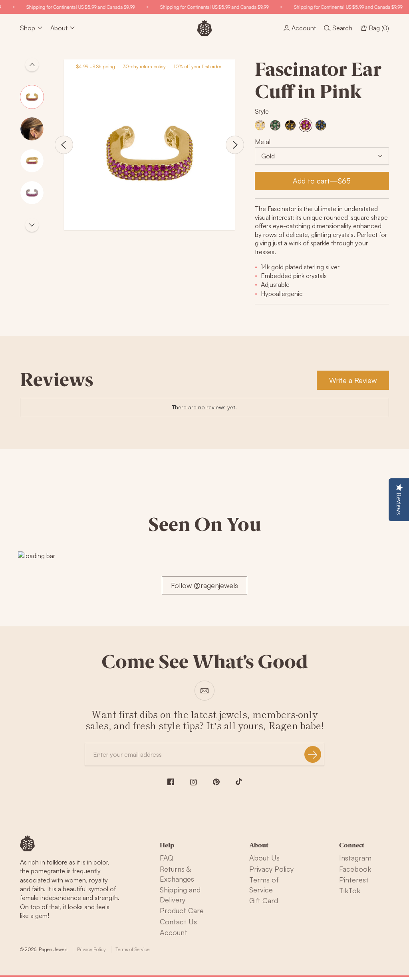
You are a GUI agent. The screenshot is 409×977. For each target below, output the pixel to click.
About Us (264, 857)
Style (262, 111)
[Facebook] (170, 781)
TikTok (349, 890)
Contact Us (178, 921)
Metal (262, 142)
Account (173, 932)
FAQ (166, 857)
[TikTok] (239, 781)
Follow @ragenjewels (204, 585)
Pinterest (354, 879)
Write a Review (353, 380)
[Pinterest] (216, 782)
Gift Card (263, 900)
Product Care (182, 910)
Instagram (355, 857)
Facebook (355, 868)
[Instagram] (193, 782)
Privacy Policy (271, 868)
